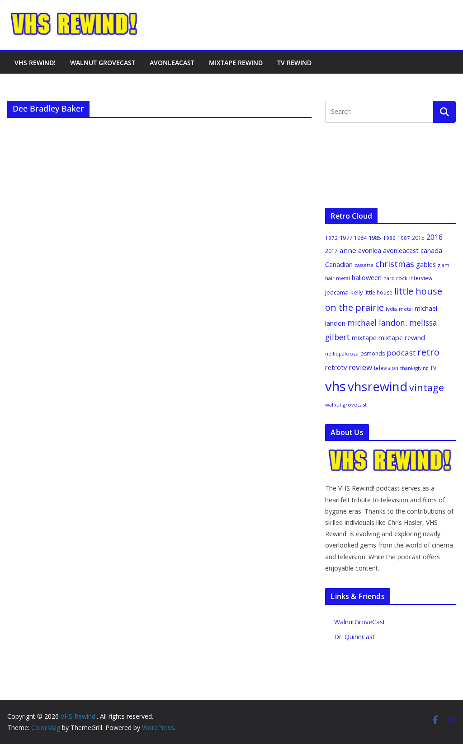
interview (420, 278)
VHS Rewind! (35, 62)
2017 (331, 251)
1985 (375, 238)
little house (378, 292)
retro (428, 352)
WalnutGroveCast (359, 622)
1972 (331, 237)
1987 (403, 237)
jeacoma (337, 292)
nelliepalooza (342, 353)
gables (426, 264)
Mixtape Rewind (236, 62)
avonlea (369, 250)
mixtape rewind (401, 337)
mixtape (364, 337)
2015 (418, 238)
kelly (356, 292)
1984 (360, 238)
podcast (401, 352)
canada (431, 250)
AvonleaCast (172, 62)
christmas (394, 263)
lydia (391, 308)
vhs (335, 386)
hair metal (337, 278)
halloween (367, 277)
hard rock (395, 278)
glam (443, 265)
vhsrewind (377, 386)
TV (433, 368)
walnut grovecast (346, 404)
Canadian (339, 264)
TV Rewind (294, 62)
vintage (426, 387)
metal (406, 308)
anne (348, 250)
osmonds (372, 353)
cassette (363, 265)
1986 (389, 237)
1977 (346, 238)
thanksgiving (414, 368)
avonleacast (401, 250)
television (386, 368)
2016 (434, 237)
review (360, 367)
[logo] (390, 453)
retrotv (336, 367)
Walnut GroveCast (102, 62)
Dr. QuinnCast (354, 636)
